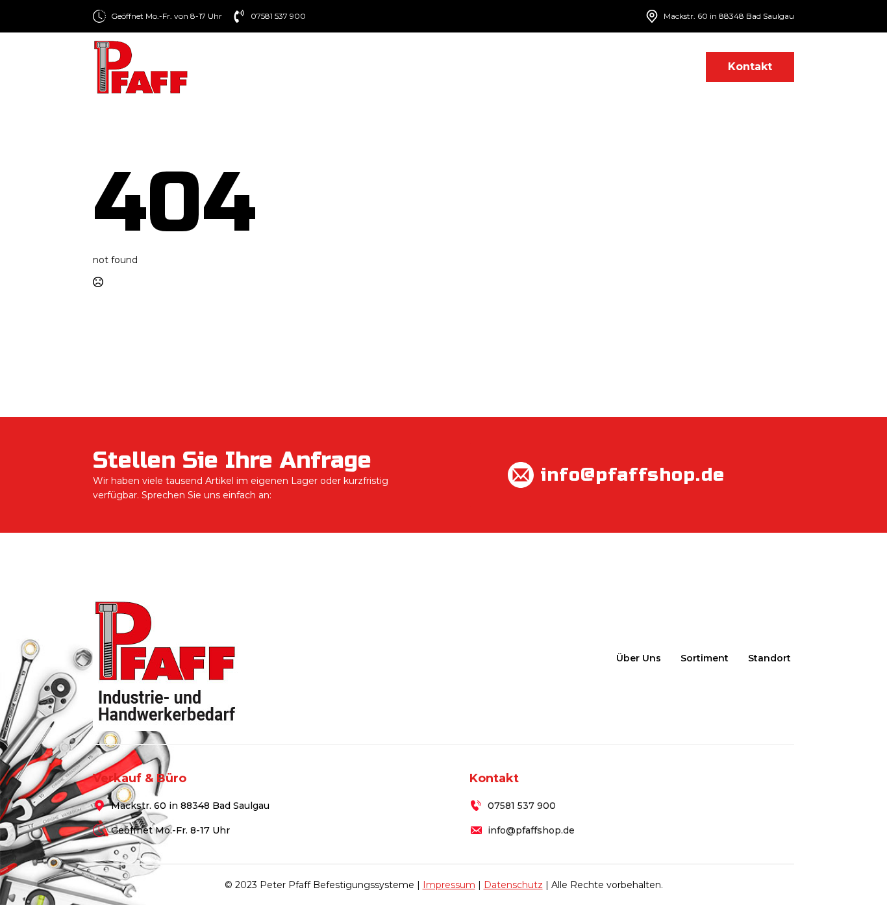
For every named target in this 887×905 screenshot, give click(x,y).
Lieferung (588, 66)
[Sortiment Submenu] (538, 66)
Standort (661, 66)
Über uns (426, 66)
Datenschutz (513, 885)
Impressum (449, 885)
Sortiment (501, 66)
